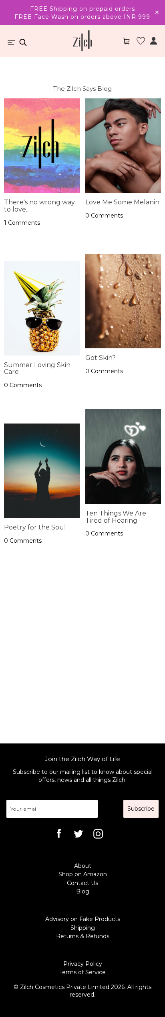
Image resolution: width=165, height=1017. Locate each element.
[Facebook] (60, 835)
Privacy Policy (82, 963)
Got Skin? (100, 358)
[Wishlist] (141, 44)
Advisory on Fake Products (82, 919)
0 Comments (23, 385)
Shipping (82, 927)
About (82, 865)
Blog (82, 891)
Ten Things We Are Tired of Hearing (115, 516)
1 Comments (22, 222)
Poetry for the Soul (35, 527)
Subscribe (141, 808)
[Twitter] (80, 835)
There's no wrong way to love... (39, 205)
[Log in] (154, 44)
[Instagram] (99, 835)
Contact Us (82, 883)
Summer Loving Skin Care (37, 368)
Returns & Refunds (82, 936)
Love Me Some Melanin (122, 202)
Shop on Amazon (82, 874)
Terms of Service (82, 972)
